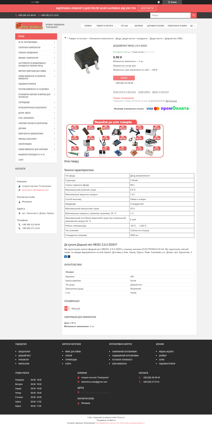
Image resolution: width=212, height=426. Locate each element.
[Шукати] (194, 15)
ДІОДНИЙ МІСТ (24, 356)
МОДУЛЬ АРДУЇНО (166, 352)
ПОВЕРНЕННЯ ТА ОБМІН (177, 26)
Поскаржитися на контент (108, 423)
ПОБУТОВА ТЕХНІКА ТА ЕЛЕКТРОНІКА (32, 123)
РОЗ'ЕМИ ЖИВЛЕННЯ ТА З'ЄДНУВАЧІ (33, 89)
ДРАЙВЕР (163, 356)
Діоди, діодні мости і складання (131, 38)
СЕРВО (161, 360)
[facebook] (65, 257)
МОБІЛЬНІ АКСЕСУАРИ (27, 139)
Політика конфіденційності (133, 423)
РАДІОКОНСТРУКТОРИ (27, 84)
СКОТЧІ (68, 364)
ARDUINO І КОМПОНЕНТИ (28, 58)
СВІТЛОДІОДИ (24, 102)
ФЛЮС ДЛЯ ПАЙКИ (73, 352)
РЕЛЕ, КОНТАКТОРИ (26, 118)
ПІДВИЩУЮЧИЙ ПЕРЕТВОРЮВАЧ (125, 356)
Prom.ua (120, 417)
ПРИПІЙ (68, 356)
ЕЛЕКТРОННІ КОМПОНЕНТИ (29, 47)
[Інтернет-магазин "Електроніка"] (29, 26)
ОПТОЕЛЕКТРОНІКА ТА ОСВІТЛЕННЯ (32, 107)
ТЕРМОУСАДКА (71, 360)
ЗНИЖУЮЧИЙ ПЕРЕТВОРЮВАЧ (124, 352)
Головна (88, 26)
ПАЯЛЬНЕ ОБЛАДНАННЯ (28, 52)
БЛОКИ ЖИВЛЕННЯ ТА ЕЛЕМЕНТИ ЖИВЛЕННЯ (31, 77)
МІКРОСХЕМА (23, 364)
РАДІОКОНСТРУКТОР (167, 364)
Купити (124, 78)
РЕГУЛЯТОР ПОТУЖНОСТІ (122, 360)
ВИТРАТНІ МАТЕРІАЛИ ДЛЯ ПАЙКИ (32, 71)
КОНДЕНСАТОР (24, 352)
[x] (69, 257)
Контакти (139, 26)
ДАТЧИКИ (22, 128)
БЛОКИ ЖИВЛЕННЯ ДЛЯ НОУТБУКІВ (33, 149)
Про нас (124, 26)
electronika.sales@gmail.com (35, 190)
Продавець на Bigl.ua (106, 420)
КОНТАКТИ (147, 8)
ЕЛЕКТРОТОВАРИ (25, 144)
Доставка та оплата (155, 26)
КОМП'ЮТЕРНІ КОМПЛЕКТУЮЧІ (30, 134)
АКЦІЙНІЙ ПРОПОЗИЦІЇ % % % (31, 154)
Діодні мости (156, 38)
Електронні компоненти (101, 38)
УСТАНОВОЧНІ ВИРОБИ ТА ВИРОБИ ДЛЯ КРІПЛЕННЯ (34, 95)
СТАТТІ (20, 160)
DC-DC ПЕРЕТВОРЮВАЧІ (27, 42)
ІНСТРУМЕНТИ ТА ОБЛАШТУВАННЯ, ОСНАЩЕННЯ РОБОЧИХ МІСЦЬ (32, 64)
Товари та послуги (105, 26)
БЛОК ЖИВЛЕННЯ (119, 364)
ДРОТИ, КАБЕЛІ (24, 113)
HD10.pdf (75, 309)
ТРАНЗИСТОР (23, 360)
